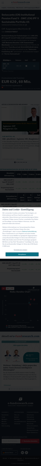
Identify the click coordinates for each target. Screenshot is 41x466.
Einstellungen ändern (20, 250)
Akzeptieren (22, 254)
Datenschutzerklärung (29, 231)
